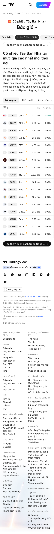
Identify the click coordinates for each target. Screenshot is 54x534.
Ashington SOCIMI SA (22, 130)
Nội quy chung (10, 472)
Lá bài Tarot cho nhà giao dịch (38, 435)
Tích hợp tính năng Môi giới (39, 519)
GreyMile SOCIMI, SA (22, 167)
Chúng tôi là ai (35, 401)
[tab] (27, 37)
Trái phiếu (8, 357)
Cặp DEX (7, 367)
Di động (7, 443)
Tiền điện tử (9, 361)
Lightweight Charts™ (38, 499)
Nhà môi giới (34, 361)
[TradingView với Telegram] (41, 275)
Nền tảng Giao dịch (37, 505)
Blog (30, 408)
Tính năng (33, 338)
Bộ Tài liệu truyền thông (36, 419)
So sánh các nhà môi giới (38, 366)
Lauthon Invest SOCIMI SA (22, 204)
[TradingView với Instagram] (27, 275)
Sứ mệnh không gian (38, 405)
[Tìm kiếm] (30, 5)
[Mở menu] (4, 5)
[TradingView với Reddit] (5, 282)
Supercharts (9, 338)
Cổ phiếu (7, 348)
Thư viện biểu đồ (36, 495)
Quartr (41, 316)
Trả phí (31, 342)
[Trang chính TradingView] (11, 5)
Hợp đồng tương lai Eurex (37, 387)
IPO (5, 409)
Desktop (7, 447)
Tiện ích (32, 492)
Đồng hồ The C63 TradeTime (37, 441)
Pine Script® (9, 434)
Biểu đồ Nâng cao (37, 502)
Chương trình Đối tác (38, 524)
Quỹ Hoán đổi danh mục (12, 352)
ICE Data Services (32, 296)
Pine (5, 370)
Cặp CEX (7, 364)
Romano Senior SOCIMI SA (22, 226)
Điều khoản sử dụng (38, 451)
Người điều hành (11, 475)
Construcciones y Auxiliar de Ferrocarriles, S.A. (22, 115)
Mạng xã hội (9, 456)
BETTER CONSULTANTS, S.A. (22, 145)
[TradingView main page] (15, 262)
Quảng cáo (33, 515)
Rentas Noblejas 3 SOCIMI (22, 219)
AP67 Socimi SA (22, 123)
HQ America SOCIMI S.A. (22, 174)
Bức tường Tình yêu (12, 459)
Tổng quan (33, 358)
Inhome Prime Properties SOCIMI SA (22, 197)
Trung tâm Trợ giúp (37, 411)
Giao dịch (7, 485)
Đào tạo (7, 488)
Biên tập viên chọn (12, 491)
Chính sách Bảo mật (38, 461)
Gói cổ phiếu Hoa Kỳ (38, 392)
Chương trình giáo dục (39, 527)
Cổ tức (6, 405)
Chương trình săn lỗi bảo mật (38, 478)
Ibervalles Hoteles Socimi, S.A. (22, 182)
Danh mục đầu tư (11, 418)
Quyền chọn (9, 425)
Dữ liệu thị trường (36, 345)
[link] (27, 44)
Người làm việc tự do (13, 507)
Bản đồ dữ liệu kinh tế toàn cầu (13, 429)
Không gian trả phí (12, 511)
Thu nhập (7, 402)
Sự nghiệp (33, 415)
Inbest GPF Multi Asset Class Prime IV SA (22, 189)
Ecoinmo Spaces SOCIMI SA (22, 152)
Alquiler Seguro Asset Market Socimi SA (22, 137)
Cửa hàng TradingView (39, 430)
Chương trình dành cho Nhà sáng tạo (14, 467)
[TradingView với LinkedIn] (34, 275)
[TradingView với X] (5, 275)
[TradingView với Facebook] (12, 275)
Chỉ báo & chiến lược (13, 501)
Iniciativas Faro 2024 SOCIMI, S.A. (22, 160)
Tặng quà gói (34, 348)
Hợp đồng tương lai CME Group (37, 381)
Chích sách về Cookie (38, 464)
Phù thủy (7, 504)
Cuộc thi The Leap (37, 370)
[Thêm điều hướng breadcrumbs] (18, 13)
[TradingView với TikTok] (48, 275)
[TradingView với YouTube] (19, 275)
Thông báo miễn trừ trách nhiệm (38, 456)
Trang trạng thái (36, 483)
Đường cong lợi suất (13, 421)
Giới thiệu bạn (9, 463)
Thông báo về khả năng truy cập (37, 469)
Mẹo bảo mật (34, 473)
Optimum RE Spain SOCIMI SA (22, 211)
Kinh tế (6, 399)
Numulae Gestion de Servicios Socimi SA (22, 234)
